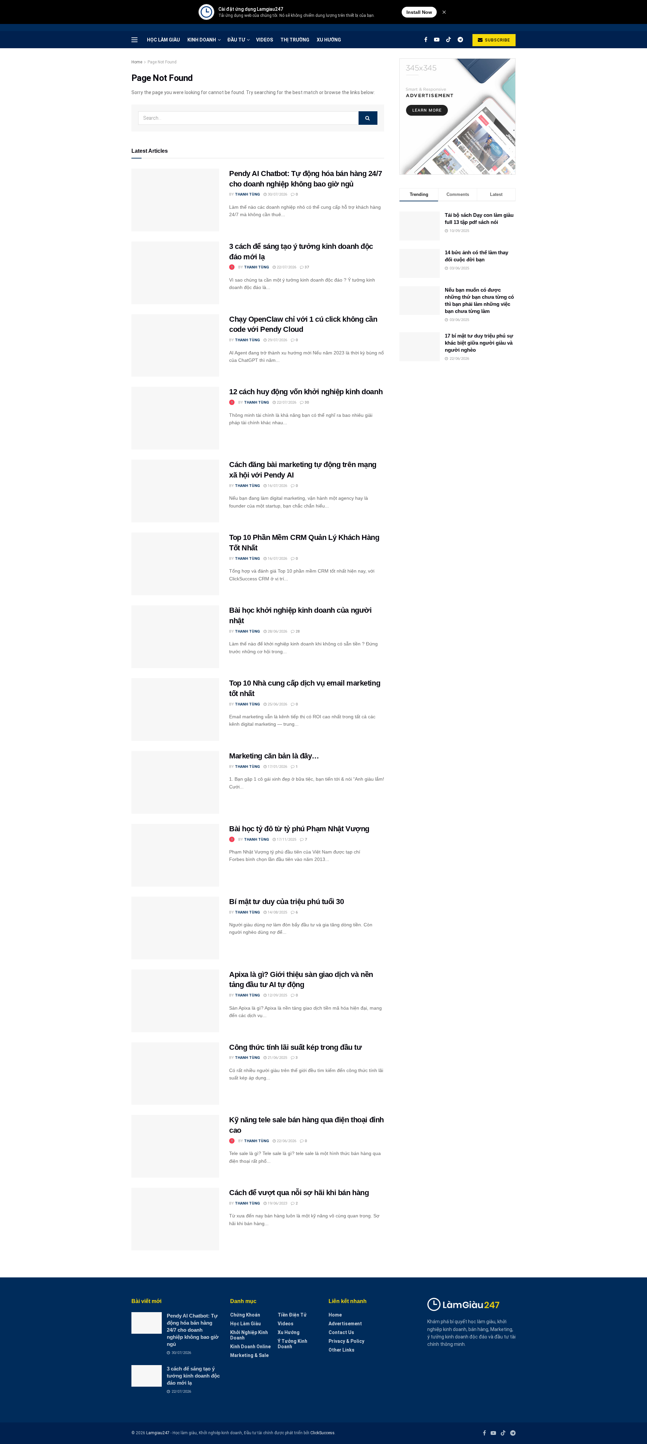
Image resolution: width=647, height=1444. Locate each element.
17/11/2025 (286, 839)
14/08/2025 (277, 912)
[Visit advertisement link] (457, 116)
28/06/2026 (277, 631)
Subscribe (497, 40)
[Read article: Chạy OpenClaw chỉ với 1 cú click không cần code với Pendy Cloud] (175, 345)
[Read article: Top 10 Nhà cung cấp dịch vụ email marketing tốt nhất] (175, 709)
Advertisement (345, 1323)
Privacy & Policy (346, 1341)
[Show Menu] (134, 39)
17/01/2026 (277, 766)
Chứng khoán (245, 1315)
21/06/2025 (277, 1058)
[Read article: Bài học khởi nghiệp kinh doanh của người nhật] (175, 636)
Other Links (342, 1350)
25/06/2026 (277, 704)
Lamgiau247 (158, 1433)
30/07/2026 (277, 194)
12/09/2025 (277, 995)
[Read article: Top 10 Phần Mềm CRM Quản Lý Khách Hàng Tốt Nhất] (175, 563)
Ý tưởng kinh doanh (292, 1343)
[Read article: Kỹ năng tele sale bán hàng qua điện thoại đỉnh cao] (175, 1146)
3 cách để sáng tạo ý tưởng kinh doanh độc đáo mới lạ (193, 1376)
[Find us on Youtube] (436, 39)
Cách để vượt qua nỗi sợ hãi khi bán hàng (299, 1192)
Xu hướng (329, 39)
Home (136, 62)
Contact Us (341, 1332)
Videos (264, 39)
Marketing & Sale (249, 1355)
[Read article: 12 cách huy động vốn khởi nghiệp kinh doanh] (175, 418)
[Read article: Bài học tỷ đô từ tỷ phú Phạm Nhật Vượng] (175, 855)
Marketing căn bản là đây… (274, 756)
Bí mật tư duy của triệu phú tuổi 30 (286, 901)
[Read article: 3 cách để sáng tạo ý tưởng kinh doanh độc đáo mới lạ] (175, 272)
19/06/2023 (277, 1203)
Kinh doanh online (250, 1346)
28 (297, 631)
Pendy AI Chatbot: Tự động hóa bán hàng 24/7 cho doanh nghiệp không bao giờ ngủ (193, 1330)
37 (306, 267)
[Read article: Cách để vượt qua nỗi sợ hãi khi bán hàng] (175, 1219)
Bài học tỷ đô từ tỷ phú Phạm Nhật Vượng (299, 829)
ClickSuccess (322, 1433)
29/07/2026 (277, 340)
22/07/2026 (286, 267)
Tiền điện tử (292, 1315)
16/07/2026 (277, 486)
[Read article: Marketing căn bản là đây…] (175, 782)
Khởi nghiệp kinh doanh (249, 1335)
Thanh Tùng (247, 194)
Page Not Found (162, 62)
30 (306, 402)
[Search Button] (368, 118)
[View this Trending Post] (232, 267)
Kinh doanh (201, 39)
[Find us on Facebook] (425, 39)
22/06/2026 (286, 1141)
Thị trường (294, 39)
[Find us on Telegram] (460, 39)
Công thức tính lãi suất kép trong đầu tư (295, 1047)
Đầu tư (236, 39)
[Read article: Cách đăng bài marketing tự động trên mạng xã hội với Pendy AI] (175, 491)
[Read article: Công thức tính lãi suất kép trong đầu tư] (175, 1073)
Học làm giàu (163, 39)
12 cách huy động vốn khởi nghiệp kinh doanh (305, 391)
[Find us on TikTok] (448, 39)
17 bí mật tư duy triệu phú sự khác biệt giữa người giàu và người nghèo (479, 343)
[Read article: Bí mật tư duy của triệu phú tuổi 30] (175, 928)
